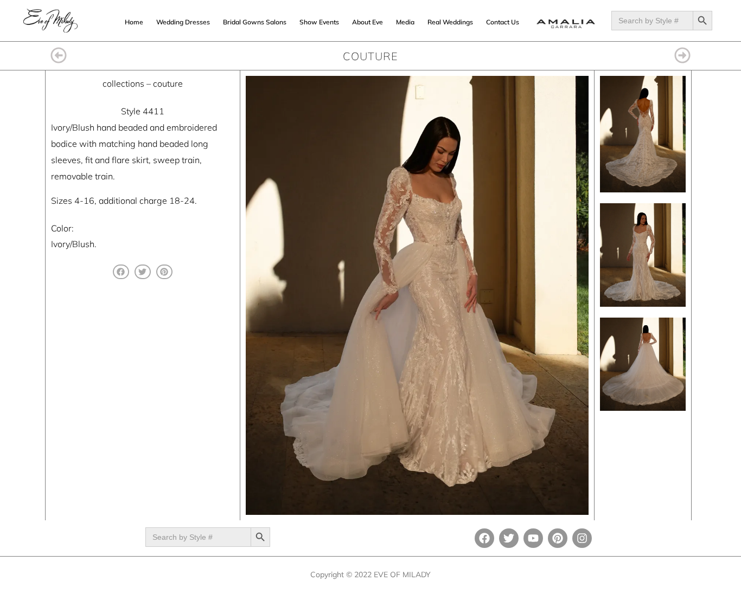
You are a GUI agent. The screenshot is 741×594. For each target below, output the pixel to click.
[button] (121, 271)
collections (123, 83)
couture (168, 83)
